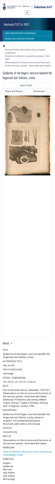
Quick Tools (26, 85)
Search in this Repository (19, 38)
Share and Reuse (13, 91)
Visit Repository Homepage (20, 33)
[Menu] (27, 12)
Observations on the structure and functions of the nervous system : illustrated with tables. (28, 64)
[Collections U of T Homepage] (4, 46)
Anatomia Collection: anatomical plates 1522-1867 (27, 58)
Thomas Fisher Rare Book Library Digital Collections (25, 51)
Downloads (39, 91)
